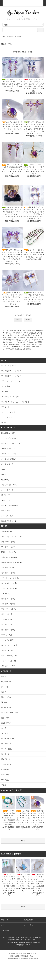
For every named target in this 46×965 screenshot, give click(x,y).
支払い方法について (13, 937)
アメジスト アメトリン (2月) (11, 537)
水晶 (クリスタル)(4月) (9, 557)
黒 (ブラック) (6, 759)
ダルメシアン (6, 764)
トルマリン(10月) (7, 640)
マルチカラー (6, 780)
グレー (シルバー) (7, 738)
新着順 (30, 52)
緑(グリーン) (6, 707)
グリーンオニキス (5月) (10, 578)
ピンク (3, 692)
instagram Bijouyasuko (25, 942)
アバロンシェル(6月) (8, 588)
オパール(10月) (6, 635)
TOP (4, 36)
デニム (3, 785)
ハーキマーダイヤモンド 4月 (11, 562)
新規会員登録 (28, 920)
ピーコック (5, 754)
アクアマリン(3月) (8, 542)
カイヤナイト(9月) (8, 630)
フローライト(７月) (8, 609)
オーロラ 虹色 (6, 749)
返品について (38, 937)
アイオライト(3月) (8, 547)
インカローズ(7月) (8, 604)
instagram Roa (36, 942)
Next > (27, 320)
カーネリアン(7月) (8, 599)
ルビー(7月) (5, 593)
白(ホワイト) (6, 682)
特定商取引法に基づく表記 (15, 939)
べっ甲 (3, 728)
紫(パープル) (18, 36)
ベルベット (5, 769)
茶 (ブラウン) (6, 723)
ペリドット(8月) (7, 614)
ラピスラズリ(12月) (8, 661)
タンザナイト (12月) (8, 666)
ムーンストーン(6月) (8, 583)
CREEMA (27, 945)
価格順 (24, 52)
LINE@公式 (19, 945)
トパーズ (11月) (7, 650)
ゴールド (4, 733)
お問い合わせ (5, 930)
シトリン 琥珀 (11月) (8, 655)
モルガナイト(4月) (8, 573)
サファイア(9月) (7, 624)
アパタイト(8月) (7, 619)
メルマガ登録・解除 (11, 942)
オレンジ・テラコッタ (9, 713)
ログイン (4, 925)
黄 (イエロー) (6, 718)
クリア (3, 676)
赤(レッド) (5, 687)
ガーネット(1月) (7, 531)
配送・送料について (27, 937)
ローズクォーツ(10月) (9, 645)
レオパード (5, 775)
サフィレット (6, 744)
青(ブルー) (5, 702)
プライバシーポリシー (31, 939)
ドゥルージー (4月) (8, 568)
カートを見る (28, 925)
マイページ (4, 920)
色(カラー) (10, 36)
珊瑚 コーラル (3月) (8, 552)
